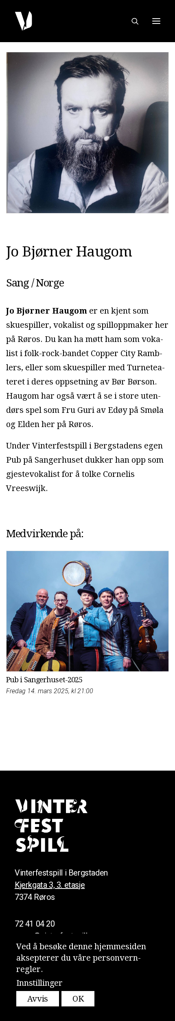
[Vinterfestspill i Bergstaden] (23, 21)
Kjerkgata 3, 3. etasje (50, 885)
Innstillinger (39, 983)
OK (77, 999)
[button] (156, 21)
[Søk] (131, 21)
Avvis (37, 999)
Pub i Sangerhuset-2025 (44, 679)
